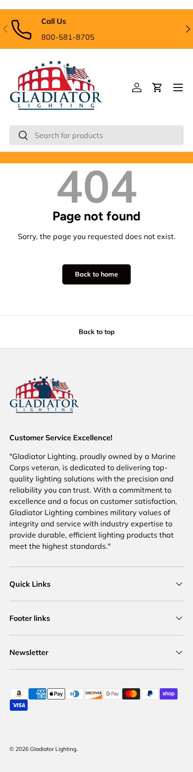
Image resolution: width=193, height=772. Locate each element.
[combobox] (96, 135)
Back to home (96, 274)
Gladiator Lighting (53, 748)
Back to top (97, 332)
